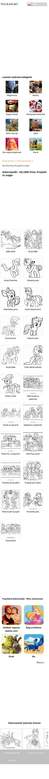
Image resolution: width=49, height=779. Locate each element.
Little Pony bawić (33, 454)
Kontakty (12, 760)
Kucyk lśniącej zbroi (33, 309)
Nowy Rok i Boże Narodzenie (14, 56)
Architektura (8, 20)
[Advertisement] (24, 203)
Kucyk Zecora (10, 338)
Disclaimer (15, 768)
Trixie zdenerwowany (32, 367)
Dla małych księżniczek (12, 153)
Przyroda (6, 66)
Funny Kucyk (11, 541)
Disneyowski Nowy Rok (35, 115)
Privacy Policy (12, 775)
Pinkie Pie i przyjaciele (11, 454)
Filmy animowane (10, 30)
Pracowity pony (33, 512)
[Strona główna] (9, 3)
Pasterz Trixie (10, 396)
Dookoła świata (9, 15)
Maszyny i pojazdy (10, 10)
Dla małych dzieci (10, 51)
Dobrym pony (32, 338)
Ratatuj (36, 95)
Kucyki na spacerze (10, 425)
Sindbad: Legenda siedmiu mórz (11, 629)
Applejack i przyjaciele (33, 425)
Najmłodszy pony (10, 309)
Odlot (35, 134)
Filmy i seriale (8, 61)
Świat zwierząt (9, 25)
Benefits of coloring (36, 753)
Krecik (35, 153)
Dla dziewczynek (9, 35)
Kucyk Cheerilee (10, 281)
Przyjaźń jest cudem (33, 483)
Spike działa (10, 252)
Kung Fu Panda (12, 115)
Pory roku (7, 40)
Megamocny (12, 95)
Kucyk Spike (33, 252)
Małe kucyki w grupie (10, 512)
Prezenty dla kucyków (10, 483)
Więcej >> (40, 662)
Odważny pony (33, 281)
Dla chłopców (8, 46)
